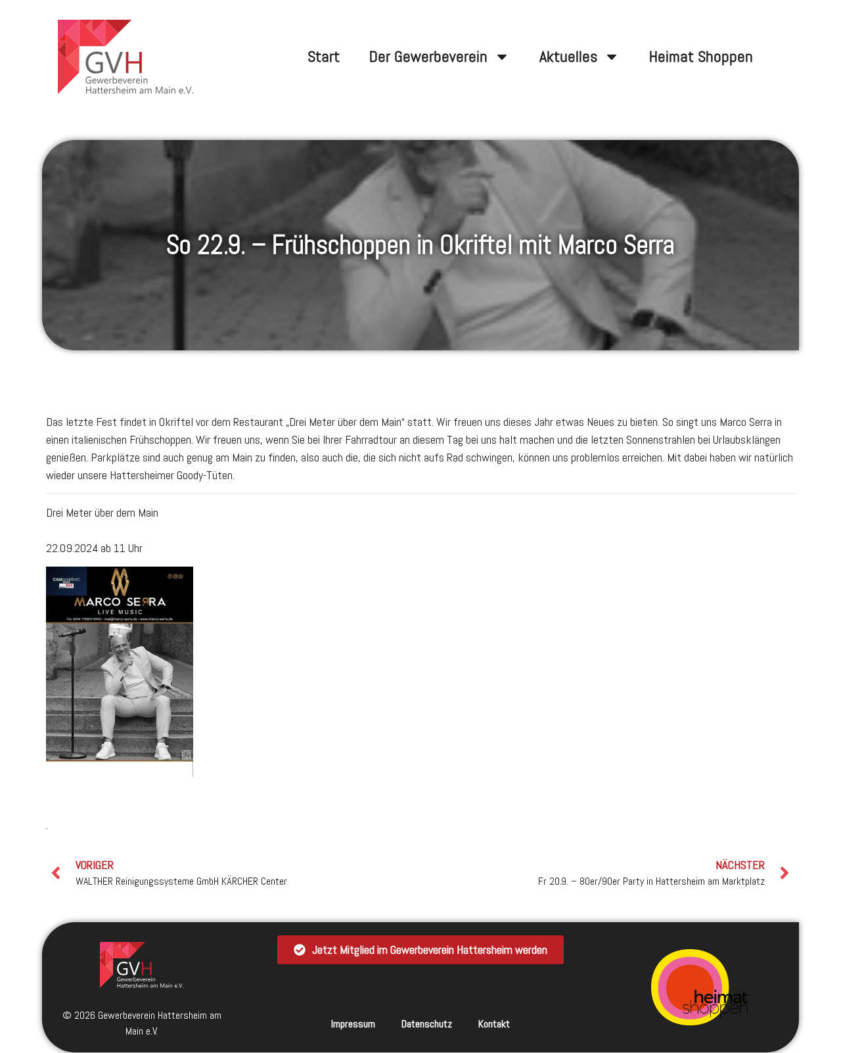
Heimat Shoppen (701, 56)
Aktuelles (568, 56)
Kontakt (494, 1024)
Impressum (353, 1024)
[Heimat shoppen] (699, 987)
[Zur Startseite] (141, 964)
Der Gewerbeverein (428, 56)
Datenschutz (426, 1024)
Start (323, 56)
